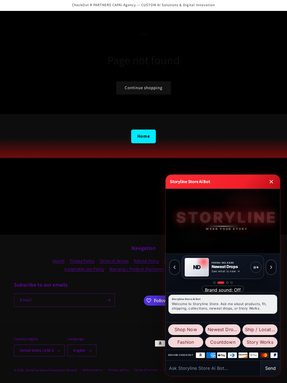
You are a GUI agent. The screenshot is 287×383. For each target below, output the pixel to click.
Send (270, 368)
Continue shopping (144, 87)
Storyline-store (37, 370)
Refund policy (93, 370)
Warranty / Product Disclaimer (136, 268)
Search (58, 260)
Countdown (222, 342)
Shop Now (186, 329)
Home (143, 136)
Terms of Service (114, 260)
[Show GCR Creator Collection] (231, 283)
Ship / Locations (261, 329)
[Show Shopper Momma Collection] (214, 283)
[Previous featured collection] (174, 267)
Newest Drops (223, 329)
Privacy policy (118, 370)
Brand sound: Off (223, 289)
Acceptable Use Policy (84, 268)
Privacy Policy (82, 260)
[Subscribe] (108, 300)
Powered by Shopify (62, 370)
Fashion (185, 342)
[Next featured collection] (271, 267)
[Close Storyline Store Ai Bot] (271, 181)
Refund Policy (146, 260)
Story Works (260, 342)
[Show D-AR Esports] (227, 283)
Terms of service (146, 370)
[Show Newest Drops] (220, 283)
